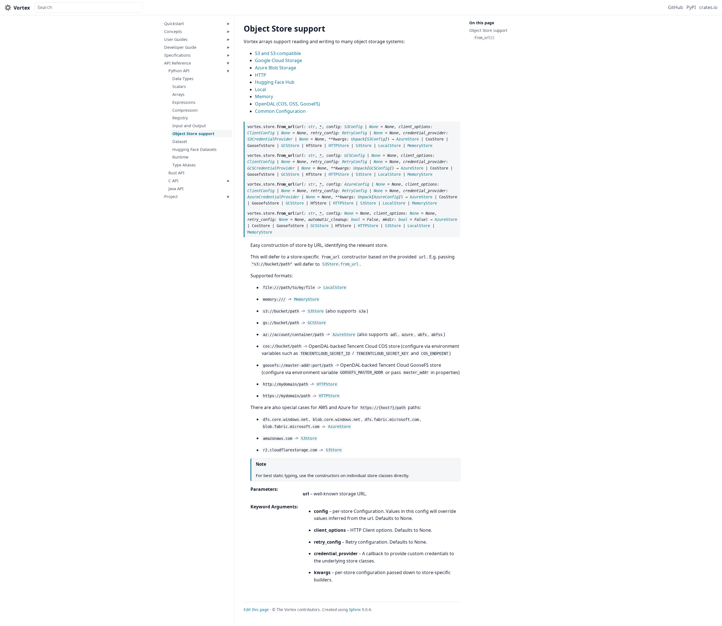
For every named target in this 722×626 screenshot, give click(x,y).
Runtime (180, 157)
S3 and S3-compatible (278, 53)
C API (173, 180)
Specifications (177, 55)
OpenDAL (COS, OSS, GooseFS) (287, 104)
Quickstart (174, 24)
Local (260, 89)
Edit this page (256, 609)
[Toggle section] (228, 24)
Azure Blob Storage (275, 68)
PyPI (691, 7)
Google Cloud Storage (278, 60)
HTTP (260, 75)
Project (171, 196)
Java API (176, 188)
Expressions (183, 102)
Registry (180, 118)
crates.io (708, 7)
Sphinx (355, 609)
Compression (185, 110)
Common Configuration (280, 111)
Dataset (179, 141)
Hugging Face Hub (274, 82)
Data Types (182, 78)
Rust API (176, 172)
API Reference (177, 63)
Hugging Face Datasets (194, 149)
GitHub (675, 7)
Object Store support (193, 133)
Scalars (179, 86)
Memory (264, 96)
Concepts (173, 31)
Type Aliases (184, 165)
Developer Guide (180, 47)
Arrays (178, 94)
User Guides (176, 39)
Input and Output (189, 125)
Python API (179, 71)
